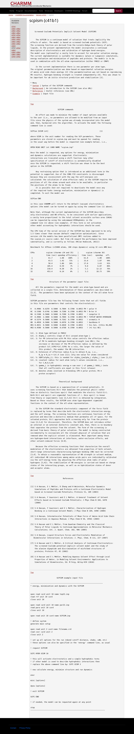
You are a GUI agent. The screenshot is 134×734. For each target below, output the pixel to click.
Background (38, 88)
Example (36, 94)
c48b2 (18, 33)
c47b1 (14, 35)
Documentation (31, 11)
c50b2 (18, 29)
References (38, 91)
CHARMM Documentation (24, 15)
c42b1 (14, 46)
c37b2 (18, 56)
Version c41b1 (41, 15)
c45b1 (14, 39)
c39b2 (18, 52)
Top (32, 104)
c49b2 (18, 31)
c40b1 (14, 50)
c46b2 (18, 37)
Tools (41, 11)
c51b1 (14, 26)
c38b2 (18, 54)
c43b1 (14, 44)
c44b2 (18, 41)
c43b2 (18, 44)
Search (118, 11)
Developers (58, 11)
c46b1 (14, 37)
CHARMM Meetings (72, 11)
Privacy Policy (24, 728)
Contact (13, 728)
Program (19, 11)
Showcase (49, 11)
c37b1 (14, 56)
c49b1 (14, 31)
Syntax (36, 86)
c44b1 (14, 41)
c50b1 (14, 29)
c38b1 (14, 54)
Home (11, 11)
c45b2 (18, 39)
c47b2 (18, 35)
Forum (84, 11)
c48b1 (14, 33)
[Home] (31, 4)
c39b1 (14, 52)
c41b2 (18, 48)
